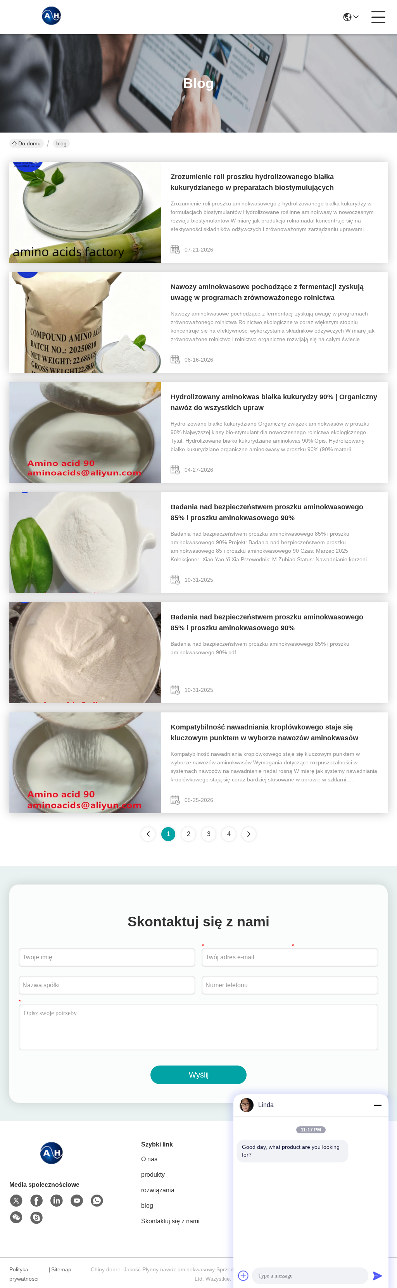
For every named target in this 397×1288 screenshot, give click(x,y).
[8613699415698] (97, 1200)
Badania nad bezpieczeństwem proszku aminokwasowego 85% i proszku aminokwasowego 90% (267, 512)
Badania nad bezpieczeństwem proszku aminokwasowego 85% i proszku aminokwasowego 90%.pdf (260, 648)
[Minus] (377, 1105)
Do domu (29, 143)
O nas (149, 1159)
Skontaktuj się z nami (170, 1221)
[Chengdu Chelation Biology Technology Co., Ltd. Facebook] (36, 1200)
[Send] (377, 1275)
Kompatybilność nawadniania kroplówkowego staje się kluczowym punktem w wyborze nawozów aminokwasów (264, 732)
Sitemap (61, 1269)
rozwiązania (157, 1190)
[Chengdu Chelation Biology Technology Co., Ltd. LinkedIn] (57, 1200)
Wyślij (199, 1075)
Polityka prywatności (23, 1274)
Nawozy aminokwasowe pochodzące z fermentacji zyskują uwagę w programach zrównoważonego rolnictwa (267, 292)
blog (147, 1205)
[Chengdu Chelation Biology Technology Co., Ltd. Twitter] (16, 1200)
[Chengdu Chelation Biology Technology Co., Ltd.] (52, 17)
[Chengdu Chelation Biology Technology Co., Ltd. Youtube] (77, 1200)
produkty (153, 1174)
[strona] (249, 834)
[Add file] (243, 1275)
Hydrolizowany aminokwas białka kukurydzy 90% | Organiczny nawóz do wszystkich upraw (274, 402)
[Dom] (52, 1162)
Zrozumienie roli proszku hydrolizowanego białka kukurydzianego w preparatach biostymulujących (252, 182)
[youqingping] (36, 1217)
